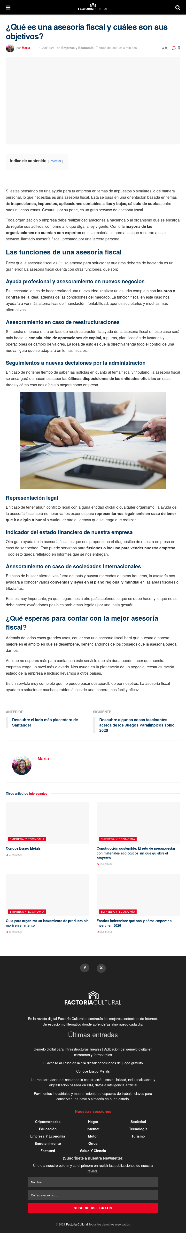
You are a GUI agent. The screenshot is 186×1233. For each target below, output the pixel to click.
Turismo (138, 1136)
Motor (93, 1136)
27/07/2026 (15, 854)
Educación (48, 1128)
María (26, 47)
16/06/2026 (106, 864)
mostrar (56, 160)
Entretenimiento (48, 1143)
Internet (93, 1128)
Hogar (93, 1121)
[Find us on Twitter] (101, 968)
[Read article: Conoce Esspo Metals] (47, 823)
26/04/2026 (106, 931)
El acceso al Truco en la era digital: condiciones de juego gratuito (93, 1062)
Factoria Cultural (77, 1224)
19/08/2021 (46, 47)
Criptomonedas (48, 1121)
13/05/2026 (15, 931)
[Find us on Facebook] (84, 968)
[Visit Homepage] (93, 7)
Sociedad (138, 1121)
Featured (47, 1150)
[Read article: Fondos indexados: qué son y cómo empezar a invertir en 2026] (138, 895)
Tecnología (138, 1128)
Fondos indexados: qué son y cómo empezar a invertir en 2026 (134, 923)
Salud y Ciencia (93, 1150)
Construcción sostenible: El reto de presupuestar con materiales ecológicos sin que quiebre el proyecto (136, 853)
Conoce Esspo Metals (23, 848)
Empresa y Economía (77, 47)
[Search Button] (177, 7)
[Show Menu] (8, 7)
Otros (93, 1143)
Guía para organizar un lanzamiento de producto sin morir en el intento (47, 923)
